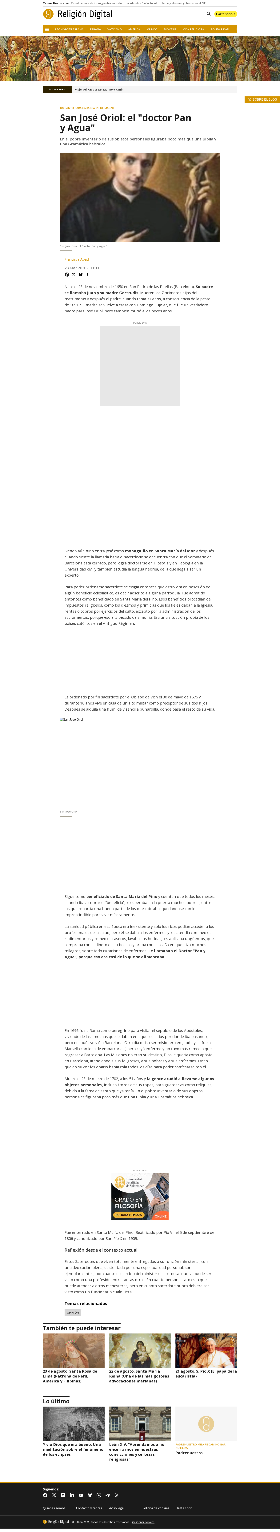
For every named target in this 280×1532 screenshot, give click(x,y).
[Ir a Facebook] (46, 1495)
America (134, 29)
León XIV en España (69, 29)
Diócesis (170, 29)
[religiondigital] (56, 1522)
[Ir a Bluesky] (91, 1495)
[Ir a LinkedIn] (73, 1495)
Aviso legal (116, 1508)
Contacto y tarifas (89, 1508)
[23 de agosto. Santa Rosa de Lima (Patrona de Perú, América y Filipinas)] (74, 1350)
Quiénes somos (54, 1508)
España (95, 29)
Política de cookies (155, 1508)
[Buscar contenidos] (207, 14)
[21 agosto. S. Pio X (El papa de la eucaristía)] (206, 1350)
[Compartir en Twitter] (73, 274)
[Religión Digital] (77, 14)
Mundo (152, 29)
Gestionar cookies (143, 1522)
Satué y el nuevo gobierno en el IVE (184, 3)
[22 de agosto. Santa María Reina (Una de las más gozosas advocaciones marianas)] (140, 1350)
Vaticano (114, 29)
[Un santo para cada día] (140, 58)
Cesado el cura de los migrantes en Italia (96, 3)
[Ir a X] (55, 1495)
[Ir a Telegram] (109, 1495)
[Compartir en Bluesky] (80, 274)
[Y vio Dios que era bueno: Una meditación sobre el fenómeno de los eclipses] (74, 1424)
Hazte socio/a (225, 14)
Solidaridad (220, 29)
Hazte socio (184, 1508)
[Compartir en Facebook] (67, 274)
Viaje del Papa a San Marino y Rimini (99, 89)
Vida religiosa (193, 29)
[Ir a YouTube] (82, 1495)
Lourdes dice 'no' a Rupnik (142, 3)
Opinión (73, 1312)
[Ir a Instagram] (64, 1495)
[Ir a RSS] (117, 1495)
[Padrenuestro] (206, 1424)
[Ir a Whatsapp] (100, 1495)
